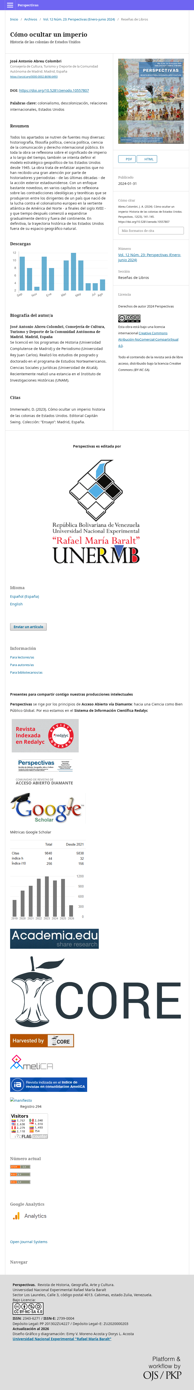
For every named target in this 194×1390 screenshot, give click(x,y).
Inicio (14, 19)
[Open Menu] (10, 5)
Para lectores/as (22, 657)
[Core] (42, 1046)
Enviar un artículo (28, 627)
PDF (128, 159)
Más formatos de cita (138, 230)
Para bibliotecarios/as (26, 672)
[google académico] (48, 822)
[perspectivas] (54, 947)
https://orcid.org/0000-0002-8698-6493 (34, 76)
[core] (97, 1026)
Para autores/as (22, 665)
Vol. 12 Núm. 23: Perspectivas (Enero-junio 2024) (79, 19)
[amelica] (32, 1070)
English (16, 604)
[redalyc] (45, 786)
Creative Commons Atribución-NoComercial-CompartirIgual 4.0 (148, 339)
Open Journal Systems (28, 1241)
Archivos (30, 19)
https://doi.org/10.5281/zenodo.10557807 (54, 90)
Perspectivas (28, 5)
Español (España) (24, 596)
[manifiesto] (21, 1100)
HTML (149, 159)
